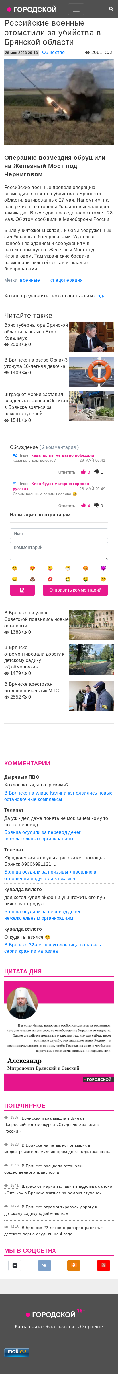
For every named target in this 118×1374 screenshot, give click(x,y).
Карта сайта (28, 1326)
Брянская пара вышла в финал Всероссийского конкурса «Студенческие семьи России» (52, 1124)
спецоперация (66, 280)
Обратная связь (61, 1326)
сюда (100, 295)
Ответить (66, 472)
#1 (15, 484)
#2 (15, 455)
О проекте (91, 1326)
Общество (53, 52)
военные (30, 280)
